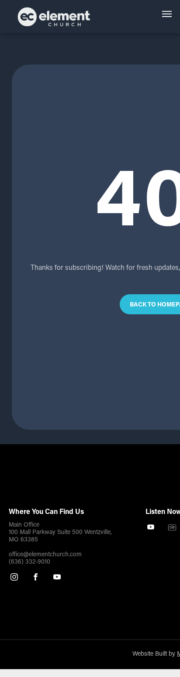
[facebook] (35, 578)
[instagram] (14, 578)
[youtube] (57, 578)
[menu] (167, 14)
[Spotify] (172, 528)
